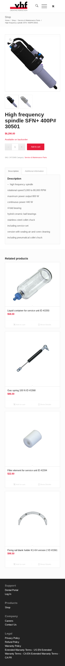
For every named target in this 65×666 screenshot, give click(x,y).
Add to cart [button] (20, 325)
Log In (8, 594)
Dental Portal (11, 590)
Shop (8, 17)
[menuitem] (35, 6)
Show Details (45, 325)
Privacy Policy (12, 638)
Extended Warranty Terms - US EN (23, 649)
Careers (9, 620)
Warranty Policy (13, 646)
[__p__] (27, 6)
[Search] (35, 6)
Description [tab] (13, 171)
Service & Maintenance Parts (36, 157)
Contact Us (11, 624)
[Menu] (42, 6)
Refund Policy (12, 642)
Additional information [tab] (34, 171)
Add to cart (35, 147)
